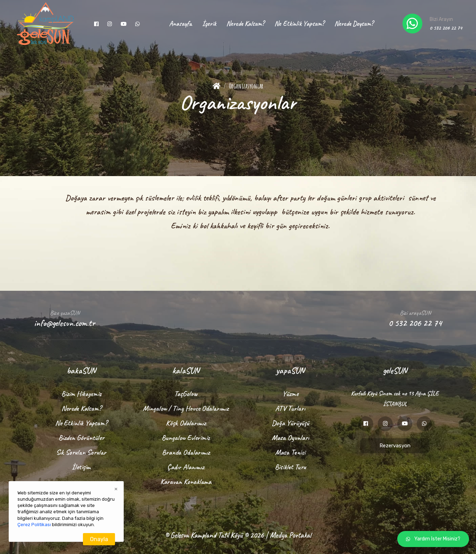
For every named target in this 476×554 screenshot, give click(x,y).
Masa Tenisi (290, 452)
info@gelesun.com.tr (64, 323)
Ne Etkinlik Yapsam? (299, 23)
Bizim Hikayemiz (81, 393)
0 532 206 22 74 (446, 27)
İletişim (81, 466)
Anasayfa (180, 23)
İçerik (209, 23)
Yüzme (290, 393)
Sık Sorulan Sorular (81, 452)
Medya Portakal (290, 535)
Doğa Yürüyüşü (290, 422)
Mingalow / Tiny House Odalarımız (186, 408)
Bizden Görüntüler (81, 437)
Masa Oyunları (290, 437)
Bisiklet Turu (290, 466)
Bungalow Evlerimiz (186, 437)
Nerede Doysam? (354, 23)
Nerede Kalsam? (245, 23)
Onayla (99, 539)
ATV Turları (290, 408)
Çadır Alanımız (185, 466)
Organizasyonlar (246, 86)
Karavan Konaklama (185, 481)
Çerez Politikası (34, 524)
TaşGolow (185, 393)
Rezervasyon (394, 445)
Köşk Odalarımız (186, 422)
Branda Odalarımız (186, 452)
